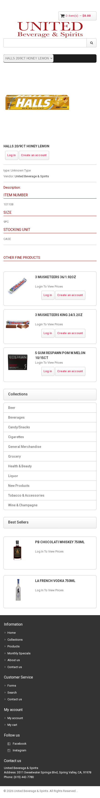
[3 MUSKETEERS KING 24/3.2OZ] (18, 324)
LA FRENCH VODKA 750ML (55, 581)
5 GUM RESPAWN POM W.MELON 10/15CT (60, 355)
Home (11, 632)
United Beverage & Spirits (32, 176)
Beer (11, 408)
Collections (15, 639)
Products (13, 646)
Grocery (14, 456)
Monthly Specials (18, 653)
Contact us (14, 667)
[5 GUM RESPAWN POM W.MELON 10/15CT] (18, 362)
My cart (12, 725)
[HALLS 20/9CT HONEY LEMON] (37, 72)
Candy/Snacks (19, 427)
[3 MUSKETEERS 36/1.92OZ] (18, 286)
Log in (11, 155)
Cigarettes (16, 437)
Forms (11, 685)
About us (13, 660)
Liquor (13, 476)
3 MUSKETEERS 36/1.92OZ (55, 277)
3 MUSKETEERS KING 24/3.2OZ (59, 315)
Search (12, 692)
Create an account (34, 155)
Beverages (16, 417)
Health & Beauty (20, 466)
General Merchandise (24, 447)
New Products (19, 486)
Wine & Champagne (22, 505)
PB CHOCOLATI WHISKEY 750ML (60, 542)
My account (15, 718)
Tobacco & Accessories (26, 495)
